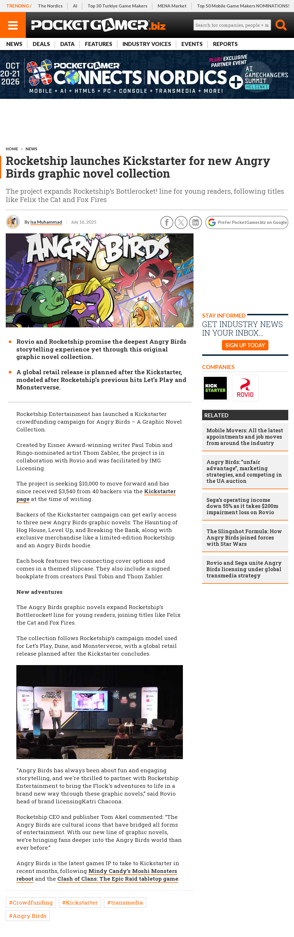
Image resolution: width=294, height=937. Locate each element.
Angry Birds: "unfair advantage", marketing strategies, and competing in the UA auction (244, 471)
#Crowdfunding (31, 902)
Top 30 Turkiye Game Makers (117, 5)
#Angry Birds (28, 915)
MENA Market (172, 5)
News (14, 44)
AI (75, 5)
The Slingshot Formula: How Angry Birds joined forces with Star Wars (244, 537)
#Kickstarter (80, 902)
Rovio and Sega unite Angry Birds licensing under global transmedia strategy (244, 569)
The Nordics (50, 5)
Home (12, 149)
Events (192, 44)
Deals (41, 44)
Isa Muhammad (46, 221)
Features (98, 44)
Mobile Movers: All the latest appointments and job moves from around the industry (244, 436)
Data (67, 44)
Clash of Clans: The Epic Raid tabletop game (117, 878)
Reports (225, 44)
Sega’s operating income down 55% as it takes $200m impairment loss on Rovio (242, 506)
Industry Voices (147, 44)
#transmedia (125, 902)
